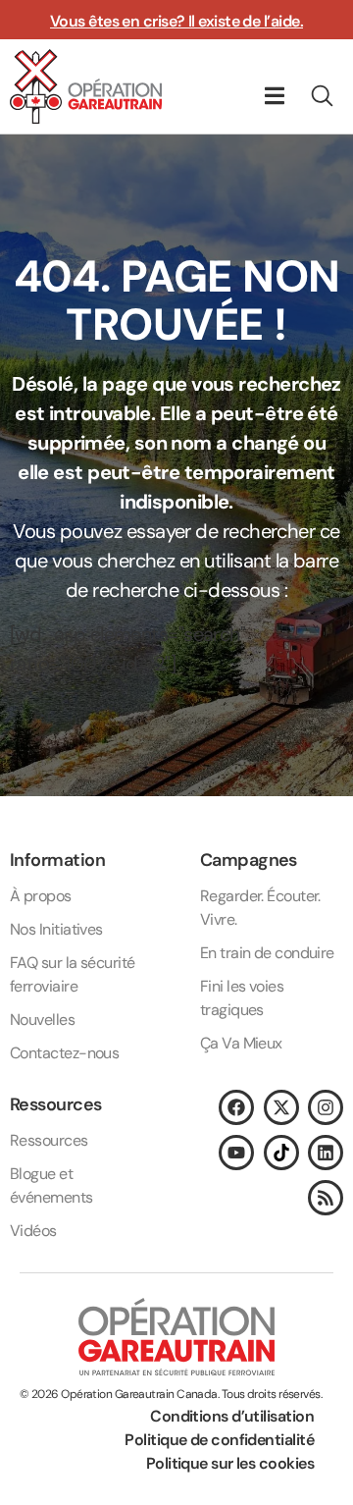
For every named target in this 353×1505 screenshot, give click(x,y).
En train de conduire (267, 952)
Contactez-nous (64, 1053)
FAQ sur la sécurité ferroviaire (72, 974)
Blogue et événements (51, 1185)
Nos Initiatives (56, 929)
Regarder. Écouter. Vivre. (260, 908)
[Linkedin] (325, 1152)
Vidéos (33, 1230)
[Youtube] (236, 1152)
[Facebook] (236, 1107)
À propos (41, 896)
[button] (274, 96)
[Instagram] (325, 1107)
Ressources (49, 1140)
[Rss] (325, 1197)
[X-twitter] (281, 1107)
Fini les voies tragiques (241, 998)
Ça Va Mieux (241, 1043)
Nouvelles (42, 1019)
